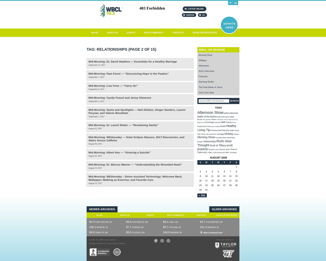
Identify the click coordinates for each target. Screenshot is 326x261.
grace (213, 126)
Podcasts (203, 76)
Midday (229, 133)
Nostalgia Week (221, 138)
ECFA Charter (117, 252)
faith (223, 122)
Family (229, 122)
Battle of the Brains (207, 116)
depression (232, 119)
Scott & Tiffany (218, 145)
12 (218, 176)
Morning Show (205, 55)
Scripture (211, 149)
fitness (234, 122)
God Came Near (206, 92)
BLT (204, 119)
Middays (203, 60)
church (226, 119)
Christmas (220, 119)
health (223, 126)
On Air (94, 33)
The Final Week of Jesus (210, 87)
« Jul (202, 195)
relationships (209, 141)
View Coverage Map (213, 233)
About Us (112, 33)
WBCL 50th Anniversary (216, 152)
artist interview (231, 113)
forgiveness (202, 126)
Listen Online (196, 9)
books (208, 119)
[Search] (235, 3)
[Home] (230, 3)
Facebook (156, 242)
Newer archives (102, 209)
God (209, 126)
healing (217, 126)
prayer (200, 142)
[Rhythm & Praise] (228, 253)
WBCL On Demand (212, 49)
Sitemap (122, 243)
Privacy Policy (112, 243)
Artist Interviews (206, 71)
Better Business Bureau (99, 252)
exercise (217, 122)
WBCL (205, 152)
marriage (220, 134)
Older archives (224, 209)
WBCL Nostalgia (231, 152)
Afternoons (204, 66)
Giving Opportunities (205, 33)
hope (232, 130)
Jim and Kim (211, 134)
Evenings (209, 122)
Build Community (154, 33)
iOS (203, 15)
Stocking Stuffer (206, 82)
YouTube (162, 242)
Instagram (168, 242)
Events (131, 33)
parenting (231, 137)
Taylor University (230, 242)
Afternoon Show (210, 112)
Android (190, 15)
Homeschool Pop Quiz (220, 130)
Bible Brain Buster (223, 117)
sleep (217, 149)
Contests (178, 33)
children (213, 119)
